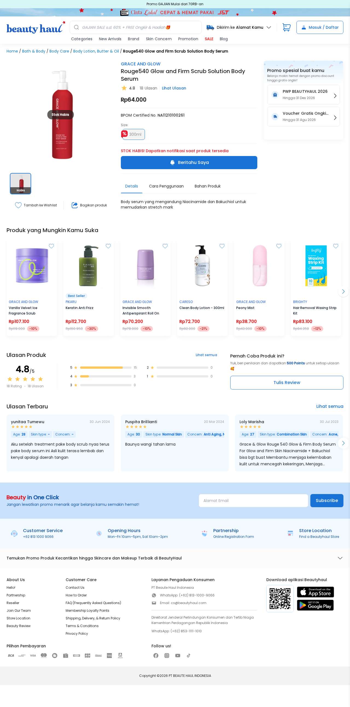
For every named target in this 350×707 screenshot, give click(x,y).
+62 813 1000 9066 (38, 536)
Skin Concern (159, 39)
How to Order (76, 595)
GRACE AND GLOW (141, 64)
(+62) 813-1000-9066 (197, 595)
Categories (81, 39)
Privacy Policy (77, 633)
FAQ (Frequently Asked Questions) (93, 603)
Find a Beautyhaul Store (319, 536)
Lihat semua (206, 355)
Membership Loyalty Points (87, 610)
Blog (224, 39)
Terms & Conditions (82, 626)
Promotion (188, 39)
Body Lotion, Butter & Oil (96, 51)
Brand (133, 39)
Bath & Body (33, 51)
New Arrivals (110, 39)
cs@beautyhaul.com (188, 603)
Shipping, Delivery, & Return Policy (93, 618)
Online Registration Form (233, 536)
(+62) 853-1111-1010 (186, 631)
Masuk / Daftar (324, 27)
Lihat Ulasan (174, 88)
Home (12, 51)
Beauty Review (19, 626)
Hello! (11, 587)
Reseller (13, 603)
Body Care (59, 51)
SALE (209, 39)
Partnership (16, 595)
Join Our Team (19, 610)
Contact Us (75, 587)
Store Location (18, 618)
